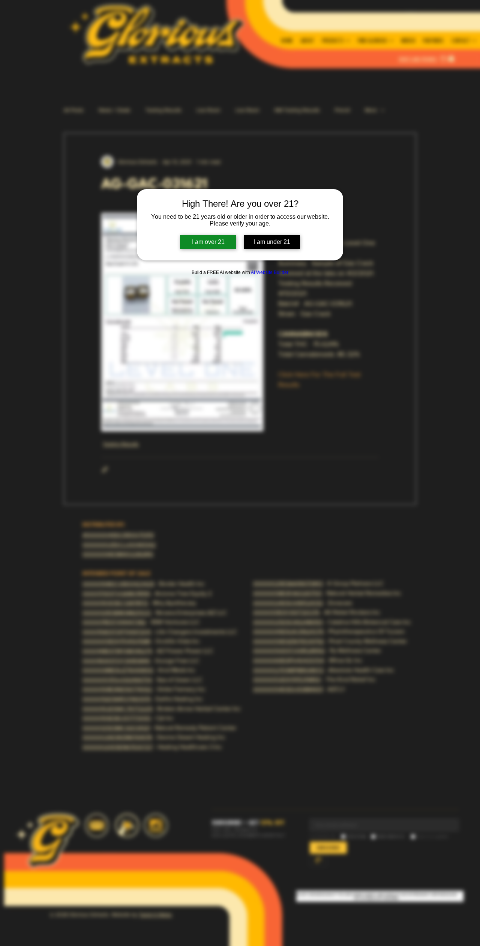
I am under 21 (272, 242)
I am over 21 (208, 242)
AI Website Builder (269, 272)
